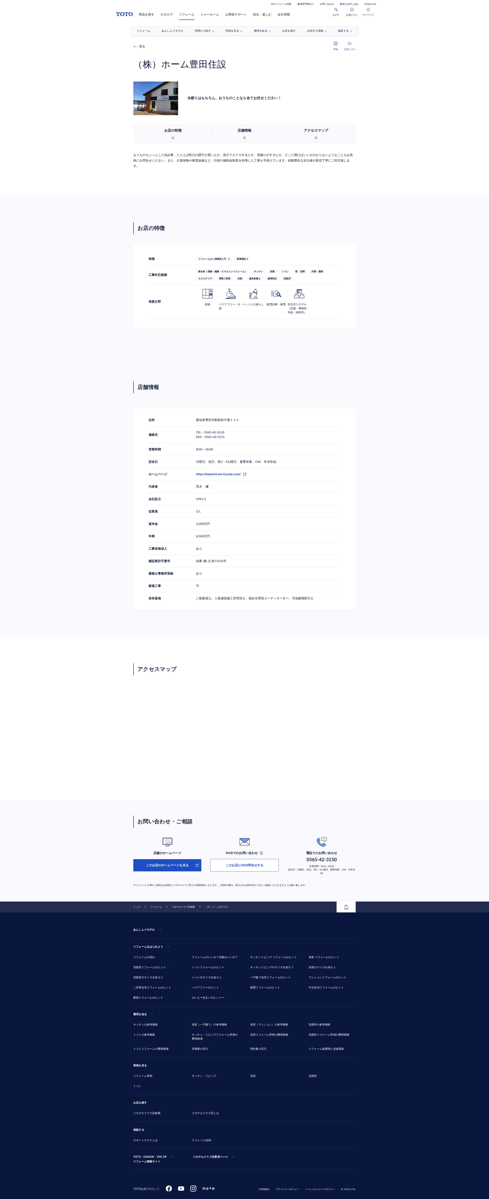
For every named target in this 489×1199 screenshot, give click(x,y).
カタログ (166, 14)
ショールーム (210, 14)
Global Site (370, 4)
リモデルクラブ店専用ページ (210, 1157)
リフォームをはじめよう (148, 946)
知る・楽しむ (262, 14)
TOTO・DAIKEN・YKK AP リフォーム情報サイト (150, 1159)
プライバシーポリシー (287, 1189)
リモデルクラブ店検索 (183, 907)
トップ (136, 907)
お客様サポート (236, 14)
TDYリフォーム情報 (281, 4)
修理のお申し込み (349, 4)
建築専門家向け (305, 4)
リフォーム (186, 14)
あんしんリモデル (144, 929)
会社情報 (284, 14)
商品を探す (146, 14)
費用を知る (140, 1014)
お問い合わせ (327, 4)
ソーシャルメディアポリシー (320, 1189)
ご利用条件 (264, 1189)
